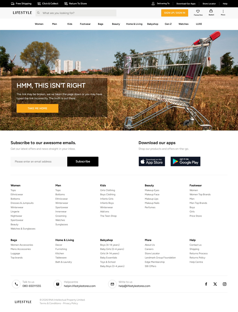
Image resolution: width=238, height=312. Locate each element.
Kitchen (59, 253)
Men (192, 198)
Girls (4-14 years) (109, 253)
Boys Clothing (107, 194)
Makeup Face (152, 194)
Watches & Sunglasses (23, 228)
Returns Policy (197, 257)
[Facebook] (206, 284)
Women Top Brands (200, 194)
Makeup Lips (151, 198)
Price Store (196, 215)
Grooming (60, 215)
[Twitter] (215, 284)
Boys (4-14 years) (110, 244)
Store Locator (152, 253)
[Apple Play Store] (152, 161)
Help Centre (196, 262)
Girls (192, 211)
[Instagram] (225, 284)
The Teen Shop (108, 215)
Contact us (196, 244)
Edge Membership (155, 262)
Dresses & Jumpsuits (22, 203)
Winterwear (17, 207)
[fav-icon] (198, 12)
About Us (150, 244)
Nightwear (16, 215)
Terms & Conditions (50, 303)
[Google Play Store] (186, 161)
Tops (13, 190)
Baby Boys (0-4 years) (112, 266)
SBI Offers (150, 266)
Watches (60, 220)
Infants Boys (107, 203)
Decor (58, 244)
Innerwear (61, 211)
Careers (149, 249)
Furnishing (61, 249)
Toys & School (108, 262)
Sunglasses (61, 224)
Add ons (104, 211)
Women (194, 190)
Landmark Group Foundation (160, 257)
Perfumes (150, 207)
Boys (192, 207)
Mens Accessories (21, 249)
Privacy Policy (70, 303)
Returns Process (199, 253)
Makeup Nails (152, 203)
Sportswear (17, 220)
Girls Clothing (107, 190)
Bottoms (15, 198)
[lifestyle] (22, 12)
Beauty (14, 224)
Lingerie (15, 211)
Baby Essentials (108, 257)
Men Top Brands (198, 203)
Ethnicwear (17, 194)
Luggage (15, 253)
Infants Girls (106, 198)
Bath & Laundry (63, 262)
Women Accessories (22, 244)
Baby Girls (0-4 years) (112, 249)
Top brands (17, 257)
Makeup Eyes (152, 190)
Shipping (194, 249)
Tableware (61, 257)
